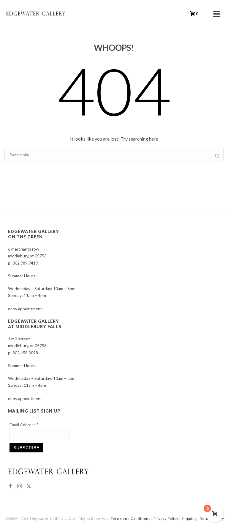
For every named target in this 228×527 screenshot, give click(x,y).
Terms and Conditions (131, 518)
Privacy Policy (165, 518)
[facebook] (10, 486)
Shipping (189, 518)
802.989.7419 (25, 262)
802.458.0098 (25, 352)
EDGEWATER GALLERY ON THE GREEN (33, 234)
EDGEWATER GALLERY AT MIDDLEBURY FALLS (34, 324)
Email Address (24, 424)
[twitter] (28, 486)
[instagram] (19, 486)
